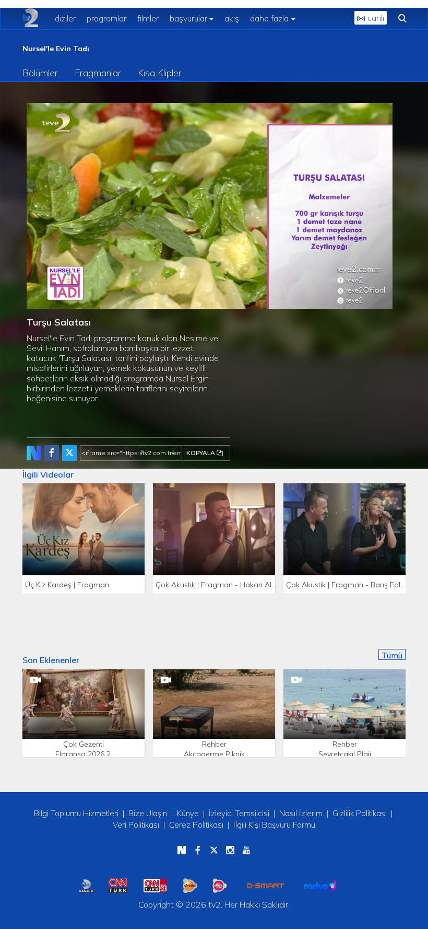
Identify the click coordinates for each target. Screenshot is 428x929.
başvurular (188, 18)
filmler (148, 18)
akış (231, 18)
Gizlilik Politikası (359, 813)
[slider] (231, 301)
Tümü (392, 655)
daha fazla (269, 18)
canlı (374, 18)
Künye (188, 813)
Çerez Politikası (196, 825)
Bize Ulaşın (147, 813)
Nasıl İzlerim (301, 813)
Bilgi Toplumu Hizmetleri (76, 813)
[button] (57, 301)
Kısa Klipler (160, 73)
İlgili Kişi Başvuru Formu (274, 825)
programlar (106, 18)
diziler (65, 18)
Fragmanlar (98, 73)
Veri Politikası (136, 825)
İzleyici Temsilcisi (239, 813)
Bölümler (40, 73)
